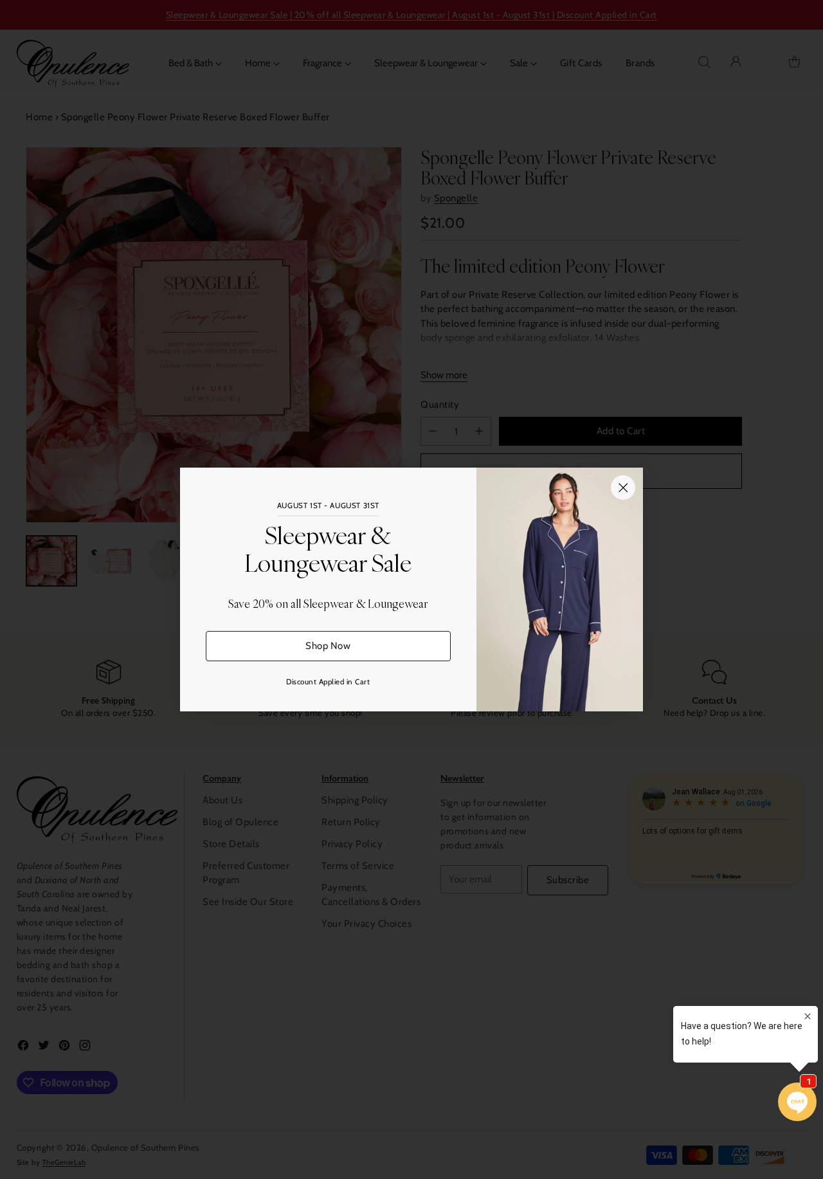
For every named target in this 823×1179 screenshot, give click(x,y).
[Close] (623, 487)
